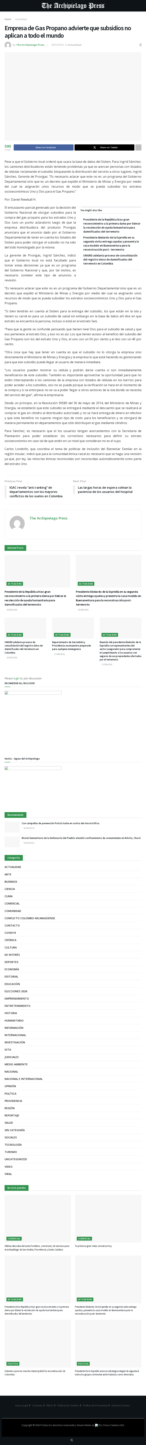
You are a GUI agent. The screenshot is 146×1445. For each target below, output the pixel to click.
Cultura (11, 947)
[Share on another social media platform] (138, 147)
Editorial (11, 976)
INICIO (49, 1405)
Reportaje (12, 1115)
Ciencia (10, 889)
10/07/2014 (57, 44)
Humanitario (14, 1020)
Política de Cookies (68, 1405)
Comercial (12, 903)
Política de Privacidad (95, 1405)
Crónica (10, 940)
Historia (11, 1013)
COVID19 (10, 933)
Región (10, 1108)
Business (11, 881)
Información (14, 1028)
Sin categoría (15, 1130)
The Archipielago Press (30, 44)
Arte (8, 874)
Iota (8, 1049)
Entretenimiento (17, 1006)
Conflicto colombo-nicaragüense (30, 918)
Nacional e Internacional (24, 1079)
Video (9, 1166)
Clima (9, 896)
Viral (8, 1174)
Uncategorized (16, 1159)
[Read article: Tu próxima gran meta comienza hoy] (108, 1218)
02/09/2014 (28, 828)
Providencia (13, 1101)
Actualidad (21, 19)
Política (10, 1093)
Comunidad (13, 911)
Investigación (15, 1042)
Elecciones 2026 (16, 991)
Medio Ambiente (16, 1064)
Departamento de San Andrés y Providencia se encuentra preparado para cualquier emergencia (71, 646)
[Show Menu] (6, 5)
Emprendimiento (17, 998)
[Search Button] (139, 5)
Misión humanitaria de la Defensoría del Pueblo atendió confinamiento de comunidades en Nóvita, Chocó (81, 838)
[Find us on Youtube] (77, 1440)
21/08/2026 (59, 654)
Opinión (10, 1086)
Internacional (15, 1035)
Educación (12, 984)
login (16, 678)
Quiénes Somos (120, 1405)
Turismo (11, 1152)
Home (8, 19)
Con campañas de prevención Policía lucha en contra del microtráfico (60, 823)
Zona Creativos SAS (113, 1425)
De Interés (12, 955)
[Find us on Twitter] (71, 1440)
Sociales (11, 1137)
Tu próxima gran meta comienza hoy (93, 1246)
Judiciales (12, 1057)
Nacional (11, 1071)
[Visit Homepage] (73, 6)
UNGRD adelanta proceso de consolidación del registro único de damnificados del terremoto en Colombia (110, 259)
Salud (9, 1122)
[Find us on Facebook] (66, 1440)
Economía (12, 969)
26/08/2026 (11, 609)
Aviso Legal (21, 1405)
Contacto (12, 925)
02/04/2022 (28, 843)
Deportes (11, 962)
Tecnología (13, 1144)
